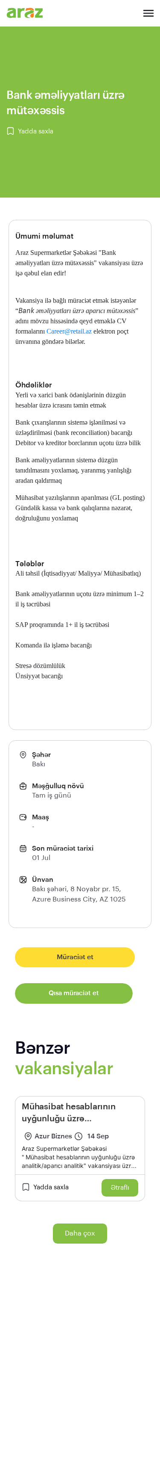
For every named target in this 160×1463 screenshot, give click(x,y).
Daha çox (80, 1233)
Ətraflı (120, 1188)
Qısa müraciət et (74, 993)
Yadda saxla (35, 131)
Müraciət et (75, 957)
